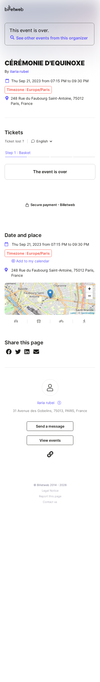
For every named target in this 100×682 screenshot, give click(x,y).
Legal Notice (50, 490)
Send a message (50, 426)
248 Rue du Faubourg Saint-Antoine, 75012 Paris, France (52, 272)
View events (50, 440)
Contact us (50, 502)
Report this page (50, 496)
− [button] (89, 296)
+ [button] (89, 289)
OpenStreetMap (87, 313)
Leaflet (73, 313)
